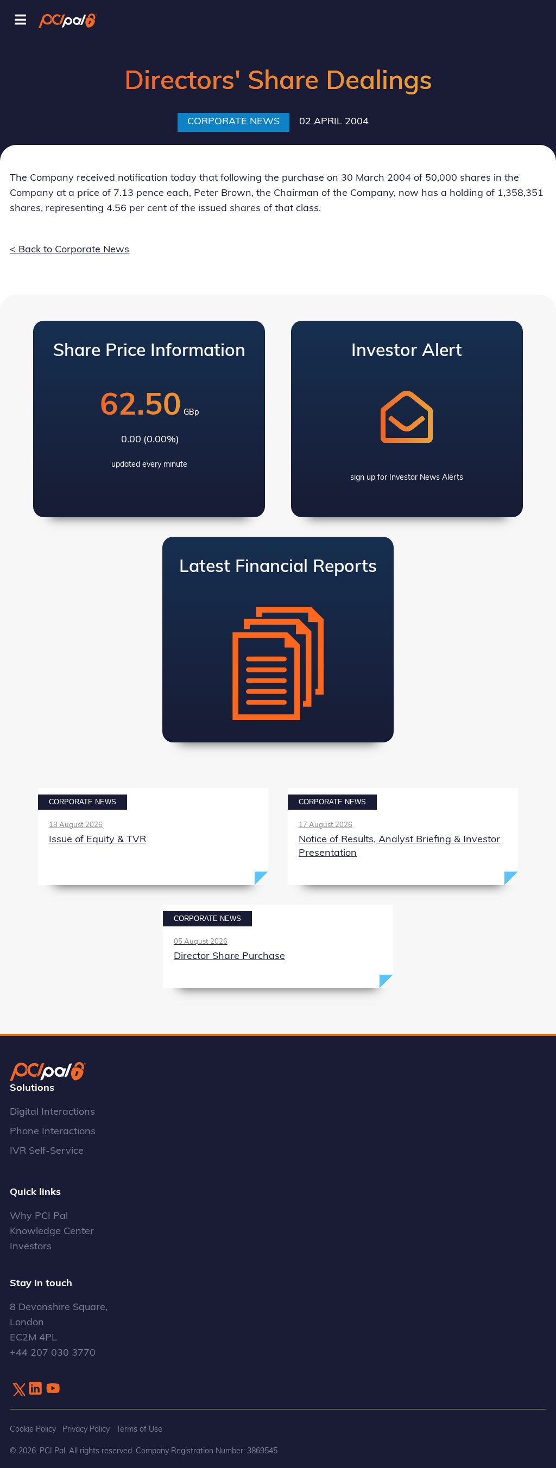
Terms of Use (139, 1430)
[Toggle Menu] (20, 20)
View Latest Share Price (149, 419)
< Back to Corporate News (69, 250)
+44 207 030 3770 (53, 1353)
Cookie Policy (33, 1430)
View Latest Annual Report (278, 639)
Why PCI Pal (39, 1217)
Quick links (35, 1193)
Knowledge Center (52, 1232)
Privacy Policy (86, 1430)
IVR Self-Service (47, 1151)
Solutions (32, 1089)
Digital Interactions (52, 1112)
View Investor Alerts (407, 419)
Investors (31, 1247)
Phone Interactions (53, 1132)
